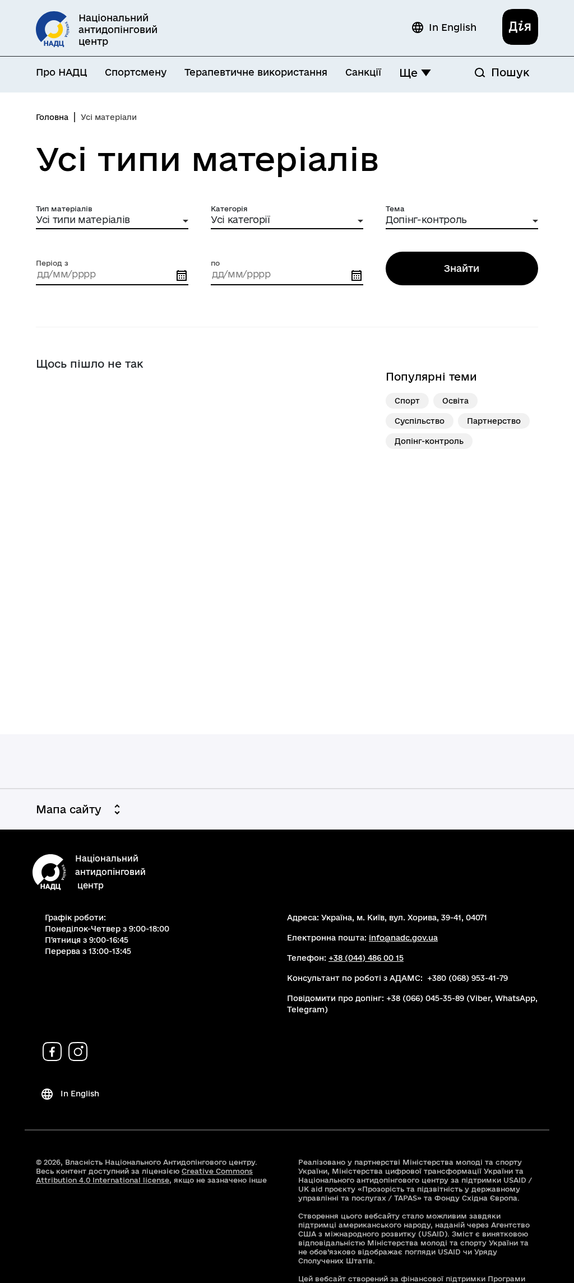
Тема (395, 208)
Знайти (461, 268)
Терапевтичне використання (255, 72)
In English (452, 27)
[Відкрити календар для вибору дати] (181, 275)
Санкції (363, 72)
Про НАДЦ (61, 72)
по (215, 263)
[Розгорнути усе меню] (426, 73)
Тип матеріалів (64, 208)
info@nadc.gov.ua (403, 937)
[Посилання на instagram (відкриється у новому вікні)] (77, 1051)
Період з (52, 263)
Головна (52, 117)
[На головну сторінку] (49, 872)
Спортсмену (135, 72)
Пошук (510, 72)
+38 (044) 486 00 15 (366, 957)
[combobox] (112, 221)
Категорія (229, 208)
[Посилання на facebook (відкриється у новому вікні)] (52, 1051)
